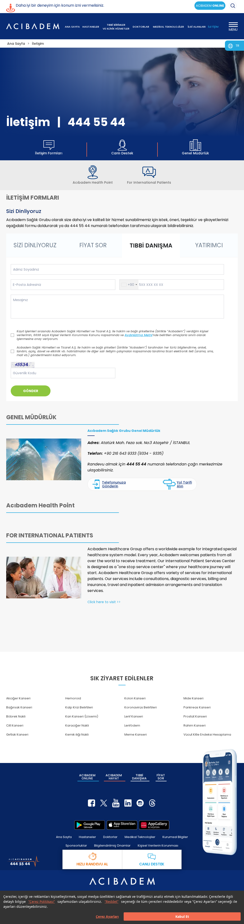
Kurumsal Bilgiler (175, 837)
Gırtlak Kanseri (17, 734)
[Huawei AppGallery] (154, 824)
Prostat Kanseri (195, 716)
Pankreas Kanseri (197, 707)
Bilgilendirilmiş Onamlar (112, 845)
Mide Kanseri (193, 698)
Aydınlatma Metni (138, 335)
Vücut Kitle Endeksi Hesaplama (207, 734)
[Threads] (152, 803)
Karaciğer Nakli (77, 725)
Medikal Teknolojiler (140, 837)
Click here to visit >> (104, 602)
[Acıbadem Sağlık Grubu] (33, 26)
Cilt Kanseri (14, 725)
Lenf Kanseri (133, 716)
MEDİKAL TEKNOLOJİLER (168, 27)
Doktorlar (110, 837)
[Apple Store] (122, 824)
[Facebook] (91, 803)
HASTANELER (90, 27)
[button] (129, 285)
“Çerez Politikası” (41, 901)
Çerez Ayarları (107, 916)
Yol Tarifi (184, 484)
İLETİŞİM (213, 27)
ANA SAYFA (72, 27)
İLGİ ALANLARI (197, 27)
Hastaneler (87, 837)
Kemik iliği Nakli (77, 734)
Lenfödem (132, 725)
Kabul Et (182, 916)
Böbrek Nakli (15, 716)
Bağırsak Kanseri (19, 707)
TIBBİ (139, 777)
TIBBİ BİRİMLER (116, 26)
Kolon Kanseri (135, 698)
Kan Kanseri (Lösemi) (81, 716)
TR (237, 45)
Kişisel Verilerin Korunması (158, 845)
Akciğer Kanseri (18, 698)
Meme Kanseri (135, 734)
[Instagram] (140, 803)
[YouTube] (115, 803)
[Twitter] (103, 803)
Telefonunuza (114, 484)
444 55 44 (96, 122)
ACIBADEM (210, 5)
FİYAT (161, 777)
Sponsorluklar (76, 845)
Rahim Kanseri (194, 725)
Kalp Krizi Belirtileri (79, 707)
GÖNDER (30, 391)
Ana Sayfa (64, 837)
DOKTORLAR (141, 27)
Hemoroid (73, 698)
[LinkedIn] (128, 803)
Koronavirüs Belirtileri (140, 707)
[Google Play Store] (89, 824)
